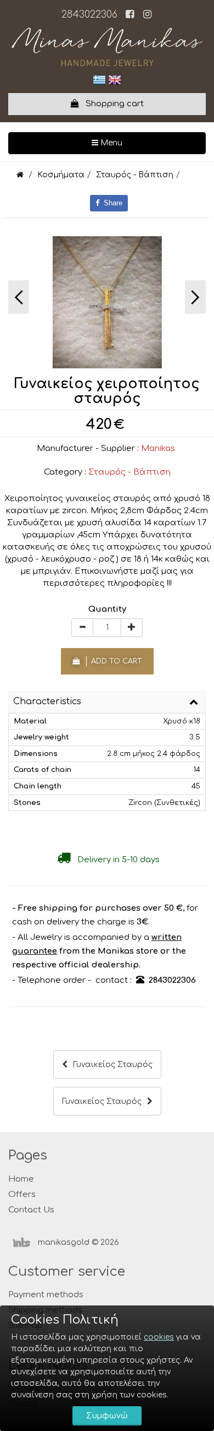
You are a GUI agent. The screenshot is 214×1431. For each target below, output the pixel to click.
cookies (159, 1337)
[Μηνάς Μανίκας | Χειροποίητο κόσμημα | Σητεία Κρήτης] (20, 175)
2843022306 (89, 14)
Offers (22, 1194)
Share (110, 203)
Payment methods (45, 1294)
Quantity (107, 609)
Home (21, 1179)
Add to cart (114, 661)
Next (195, 297)
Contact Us (31, 1210)
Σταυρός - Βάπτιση (129, 472)
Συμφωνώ (107, 1416)
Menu (146, 142)
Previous (18, 297)
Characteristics (47, 701)
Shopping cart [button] (111, 103)
